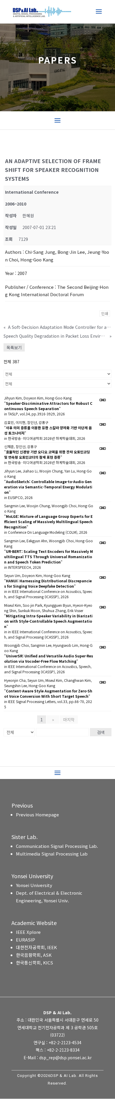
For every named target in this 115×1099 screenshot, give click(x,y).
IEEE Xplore (28, 932)
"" (48, 406)
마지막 (69, 719)
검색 (101, 732)
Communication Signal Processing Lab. (57, 846)
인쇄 (104, 313)
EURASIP (25, 939)
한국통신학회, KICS (34, 962)
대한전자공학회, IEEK (36, 947)
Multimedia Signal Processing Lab (52, 854)
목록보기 (14, 347)
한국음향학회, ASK (34, 955)
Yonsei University (34, 885)
